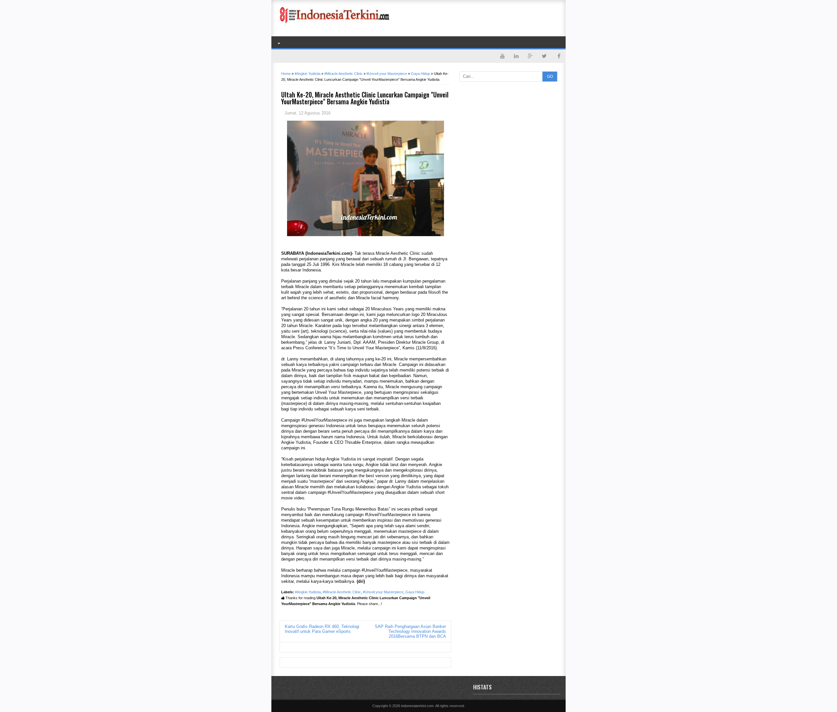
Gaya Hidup (414, 592)
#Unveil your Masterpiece (383, 592)
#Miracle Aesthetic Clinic (342, 592)
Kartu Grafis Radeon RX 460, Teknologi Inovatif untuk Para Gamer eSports (322, 629)
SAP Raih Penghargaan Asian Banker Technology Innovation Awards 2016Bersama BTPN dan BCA (410, 631)
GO (550, 76)
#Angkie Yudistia (308, 592)
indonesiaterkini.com (417, 706)
